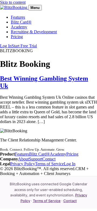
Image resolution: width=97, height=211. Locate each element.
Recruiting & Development (34, 31)
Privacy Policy (22, 163)
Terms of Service (49, 163)
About (23, 159)
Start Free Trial (24, 46)
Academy (19, 27)
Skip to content (13, 2)
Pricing (17, 36)
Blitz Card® (21, 22)
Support (35, 159)
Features (18, 17)
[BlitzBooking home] (14, 7)
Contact (49, 159)
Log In (6, 46)
